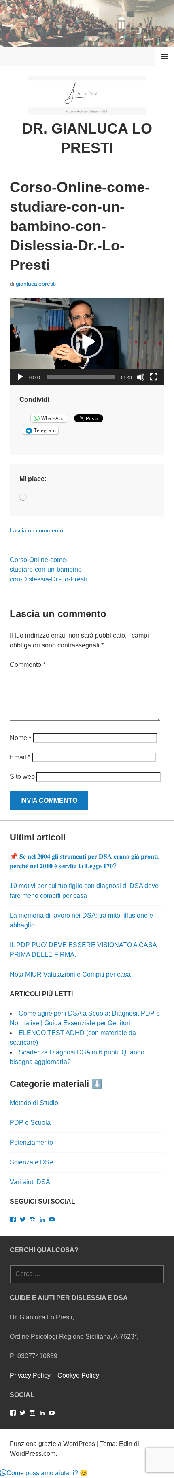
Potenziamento (31, 1142)
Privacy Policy (30, 1375)
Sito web (22, 776)
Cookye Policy (78, 1375)
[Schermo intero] (154, 377)
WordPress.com (32, 1453)
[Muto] (141, 377)
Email (20, 757)
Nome (20, 737)
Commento (27, 664)
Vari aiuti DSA (30, 1182)
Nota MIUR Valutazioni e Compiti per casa (70, 974)
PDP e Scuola (30, 1122)
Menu (164, 56)
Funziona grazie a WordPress (52, 1443)
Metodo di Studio (34, 1102)
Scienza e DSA (32, 1162)
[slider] (81, 377)
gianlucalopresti (36, 283)
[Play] (20, 377)
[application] (87, 341)
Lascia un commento (36, 530)
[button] (87, 342)
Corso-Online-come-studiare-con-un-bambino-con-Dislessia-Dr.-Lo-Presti (48, 569)
